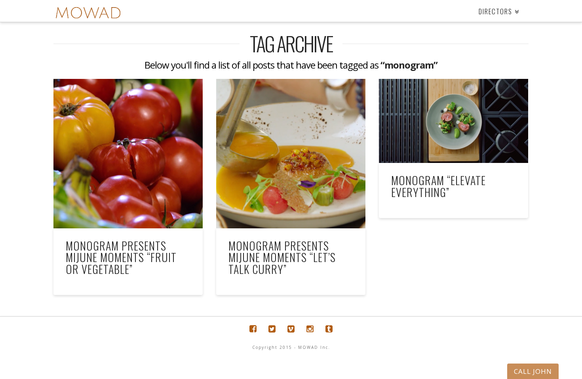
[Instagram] (310, 329)
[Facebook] (253, 329)
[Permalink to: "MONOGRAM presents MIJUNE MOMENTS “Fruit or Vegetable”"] (128, 153)
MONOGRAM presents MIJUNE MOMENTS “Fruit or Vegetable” (121, 257)
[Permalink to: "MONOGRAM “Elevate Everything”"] (453, 121)
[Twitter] (272, 329)
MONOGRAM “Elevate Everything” (438, 186)
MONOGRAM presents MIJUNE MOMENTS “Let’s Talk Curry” (282, 257)
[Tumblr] (329, 329)
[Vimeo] (291, 329)
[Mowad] (88, 13)
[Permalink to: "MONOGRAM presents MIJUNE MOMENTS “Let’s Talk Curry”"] (290, 153)
